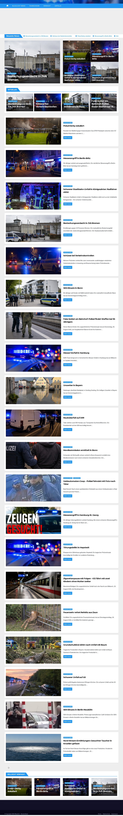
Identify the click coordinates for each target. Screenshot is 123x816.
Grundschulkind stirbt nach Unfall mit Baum (85, 645)
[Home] (7, 6)
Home (99, 814)
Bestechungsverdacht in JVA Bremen (104, 78)
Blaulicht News (18, 6)
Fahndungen (34, 6)
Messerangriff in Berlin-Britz (103, 57)
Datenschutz (106, 814)
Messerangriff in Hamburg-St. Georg (81, 515)
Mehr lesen (67, 137)
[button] (57, 61)
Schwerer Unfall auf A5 (74, 677)
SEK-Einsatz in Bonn (18, 106)
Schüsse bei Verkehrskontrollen (78, 255)
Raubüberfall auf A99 (73, 418)
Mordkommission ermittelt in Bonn (80, 450)
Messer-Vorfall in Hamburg (76, 353)
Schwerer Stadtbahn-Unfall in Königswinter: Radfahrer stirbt (75, 77)
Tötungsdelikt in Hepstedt (76, 547)
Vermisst (47, 6)
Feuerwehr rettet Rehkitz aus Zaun (80, 612)
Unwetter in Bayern (102, 106)
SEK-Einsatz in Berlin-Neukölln (77, 710)
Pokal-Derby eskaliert (21, 80)
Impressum (114, 814)
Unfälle (58, 6)
